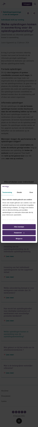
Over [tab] (31, 192)
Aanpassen (18, 232)
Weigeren (19, 238)
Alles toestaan (19, 227)
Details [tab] (19, 192)
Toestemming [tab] (7, 192)
